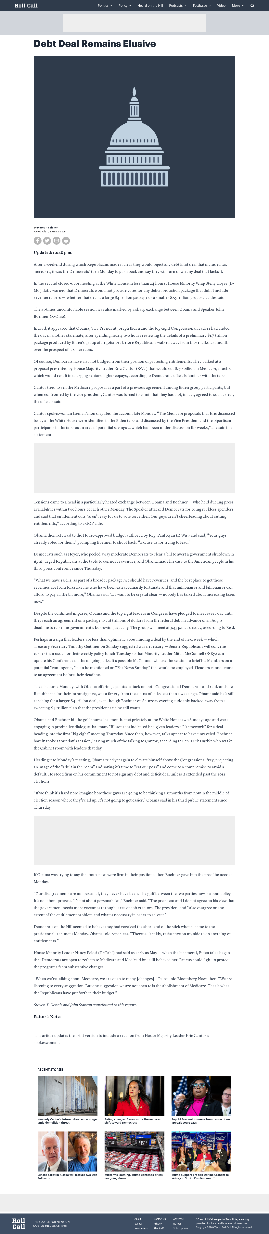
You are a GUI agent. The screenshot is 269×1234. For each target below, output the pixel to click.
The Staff (159, 1228)
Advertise (178, 1219)
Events (138, 1223)
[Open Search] (252, 5)
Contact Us (160, 1219)
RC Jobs (177, 1223)
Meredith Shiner (47, 227)
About (137, 1219)
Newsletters (141, 1228)
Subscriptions (180, 1228)
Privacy (158, 1223)
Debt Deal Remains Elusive (95, 43)
